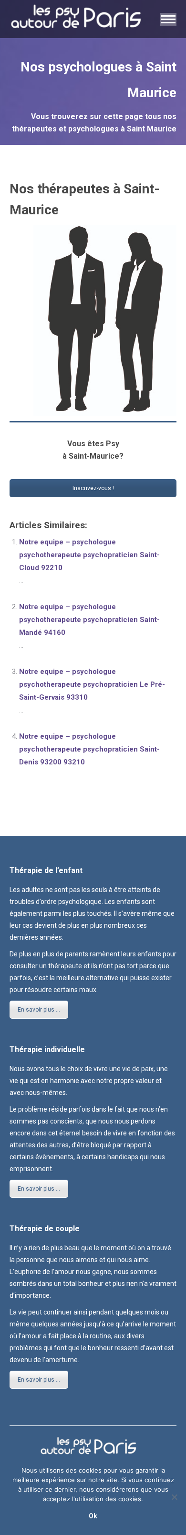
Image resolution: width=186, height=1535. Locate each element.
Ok (93, 1516)
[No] (174, 1497)
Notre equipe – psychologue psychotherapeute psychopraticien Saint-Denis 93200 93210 (89, 749)
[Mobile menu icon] (168, 19)
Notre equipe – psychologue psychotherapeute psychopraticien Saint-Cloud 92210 (89, 555)
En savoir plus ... (39, 1009)
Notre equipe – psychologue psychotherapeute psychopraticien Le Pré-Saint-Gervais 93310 (92, 684)
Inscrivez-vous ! (93, 488)
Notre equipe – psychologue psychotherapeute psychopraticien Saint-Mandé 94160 (89, 619)
